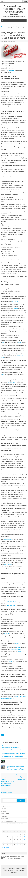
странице (17, 550)
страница (17, 643)
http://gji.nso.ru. (15, 301)
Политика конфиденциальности (8, 821)
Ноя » (7, 847)
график (20, 342)
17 (24, 839)
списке (22, 65)
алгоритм (11, 70)
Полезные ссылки (5, 813)
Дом (2, 26)
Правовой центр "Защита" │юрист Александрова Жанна (14, 10)
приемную (6, 633)
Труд (6, 858)
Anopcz (5, 41)
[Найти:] (11, 1)
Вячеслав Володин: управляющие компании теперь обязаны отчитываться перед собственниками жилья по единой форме (13, 755)
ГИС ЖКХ (15, 308)
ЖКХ (6, 26)
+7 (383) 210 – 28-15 (11, 601)
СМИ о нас (3, 811)
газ (8, 858)
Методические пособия (6, 806)
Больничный (3, 856)
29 (17, 844)
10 (24, 836)
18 (3, 842)
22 (17, 842)
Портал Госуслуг (8, 564)
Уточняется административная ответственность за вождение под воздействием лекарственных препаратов (12, 747)
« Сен (3, 847)
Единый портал (8, 539)
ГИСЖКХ (9, 856)
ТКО (3, 858)
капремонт (13, 858)
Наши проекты (4, 808)
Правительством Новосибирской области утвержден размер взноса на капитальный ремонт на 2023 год (16, 768)
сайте (3, 342)
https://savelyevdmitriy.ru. (17, 649)
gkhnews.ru (9, 731)
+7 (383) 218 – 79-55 (11, 605)
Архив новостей (4, 818)
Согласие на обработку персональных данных (12, 823)
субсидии (19, 858)
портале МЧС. (11, 382)
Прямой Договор (20, 856)
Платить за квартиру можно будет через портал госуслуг (21, 777)
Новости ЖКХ (4, 816)
